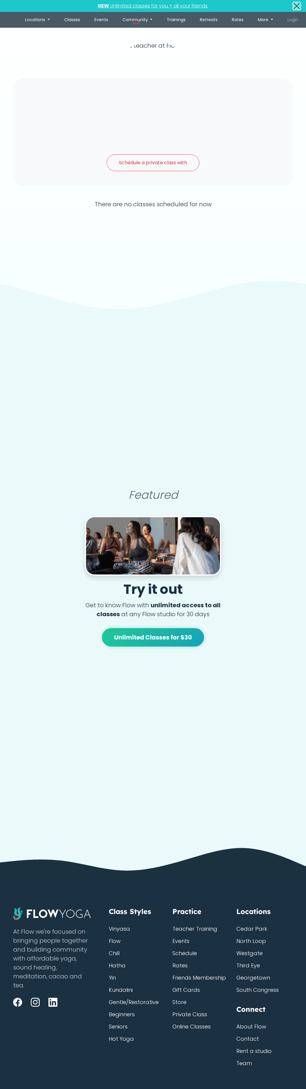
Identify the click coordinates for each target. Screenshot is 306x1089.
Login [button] (292, 20)
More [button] (264, 20)
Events (101, 20)
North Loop (251, 941)
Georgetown (253, 977)
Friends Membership (199, 977)
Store (179, 1002)
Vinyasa (119, 928)
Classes (72, 20)
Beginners (122, 1014)
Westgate (249, 953)
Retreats (209, 20)
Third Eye (248, 965)
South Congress (257, 990)
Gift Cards (186, 990)
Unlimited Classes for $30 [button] (153, 637)
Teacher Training (194, 928)
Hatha (117, 965)
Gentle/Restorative (134, 1002)
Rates (238, 20)
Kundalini (121, 990)
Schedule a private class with (153, 162)
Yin (112, 977)
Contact (247, 1038)
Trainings (176, 20)
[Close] (296, 5)
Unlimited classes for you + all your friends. (153, 5)
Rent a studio (254, 1051)
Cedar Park (251, 928)
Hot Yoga (121, 1038)
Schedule (184, 953)
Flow (115, 941)
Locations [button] (35, 20)
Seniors (118, 1026)
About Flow (251, 1026)
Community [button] (136, 21)
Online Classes (191, 1026)
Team (244, 1063)
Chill (114, 953)
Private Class (189, 1014)
